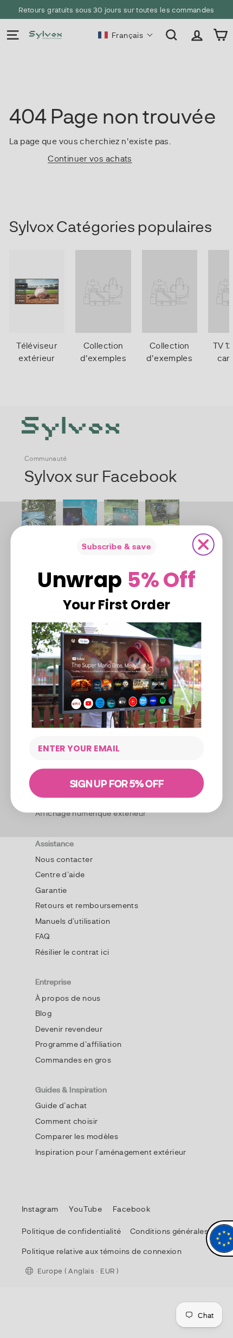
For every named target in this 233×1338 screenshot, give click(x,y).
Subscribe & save (116, 546)
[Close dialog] (203, 544)
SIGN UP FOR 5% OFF (117, 783)
